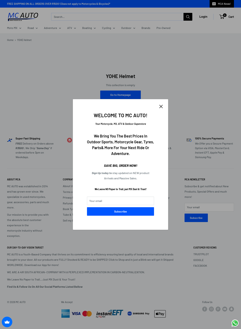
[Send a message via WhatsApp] (235, 323)
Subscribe (120, 211)
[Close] (161, 106)
